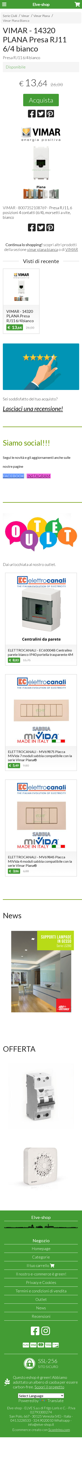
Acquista (41, 100)
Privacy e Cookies (41, 1282)
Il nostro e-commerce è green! (41, 1274)
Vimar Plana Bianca (16, 20)
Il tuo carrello (38, 1265)
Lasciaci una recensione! (33, 408)
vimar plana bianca (42, 249)
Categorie (41, 1257)
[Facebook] (35, 1333)
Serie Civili (10, 16)
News (41, 1307)
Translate (55, 1400)
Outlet (41, 1299)
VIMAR (71, 249)
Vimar (25, 16)
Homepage (41, 1248)
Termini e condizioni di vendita (41, 1290)
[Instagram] (45, 1333)
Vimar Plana (41, 16)
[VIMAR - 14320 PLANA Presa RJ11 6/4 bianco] (41, 163)
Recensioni (41, 1316)
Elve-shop (41, 4)
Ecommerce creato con (41, 1429)
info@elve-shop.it (41, 1424)
